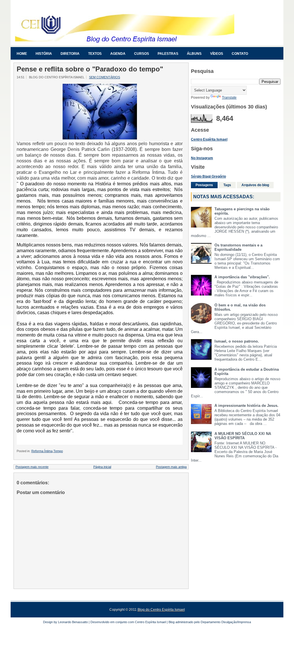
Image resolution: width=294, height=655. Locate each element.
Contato (240, 54)
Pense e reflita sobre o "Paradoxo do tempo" (90, 69)
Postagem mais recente (32, 467)
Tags (227, 185)
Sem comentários (104, 77)
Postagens (204, 185)
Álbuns (194, 54)
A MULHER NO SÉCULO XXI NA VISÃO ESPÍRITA (242, 436)
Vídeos (216, 54)
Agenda (117, 54)
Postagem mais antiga (171, 467)
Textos (95, 54)
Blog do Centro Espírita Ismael (161, 610)
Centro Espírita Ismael (150, 622)
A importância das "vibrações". (242, 277)
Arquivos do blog (255, 185)
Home (22, 54)
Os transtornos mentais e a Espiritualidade (238, 247)
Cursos (141, 54)
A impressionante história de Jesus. (246, 405)
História (44, 54)
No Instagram (202, 158)
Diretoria (70, 54)
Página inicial (102, 467)
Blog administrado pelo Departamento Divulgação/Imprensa (210, 622)
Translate (229, 98)
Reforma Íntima (42, 451)
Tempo (58, 451)
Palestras (168, 54)
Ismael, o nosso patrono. (236, 341)
